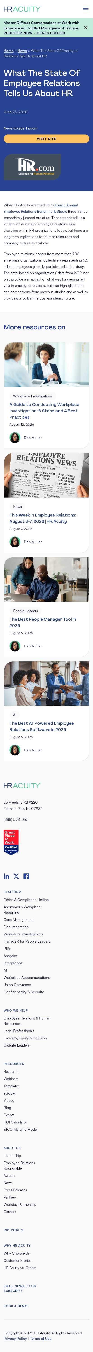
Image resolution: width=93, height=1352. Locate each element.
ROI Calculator (15, 1122)
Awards (9, 1175)
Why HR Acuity (17, 1245)
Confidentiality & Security (24, 992)
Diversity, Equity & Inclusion (25, 1038)
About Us (12, 1148)
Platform (12, 892)
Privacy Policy (15, 1338)
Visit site (46, 139)
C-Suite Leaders (17, 1045)
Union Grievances (18, 984)
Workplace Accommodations (27, 977)
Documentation (16, 927)
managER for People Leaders (27, 941)
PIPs (7, 948)
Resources (14, 1064)
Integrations (13, 963)
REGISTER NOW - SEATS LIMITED (34, 33)
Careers (10, 1211)
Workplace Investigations (23, 934)
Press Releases (15, 1190)
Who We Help (16, 1010)
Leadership (12, 1155)
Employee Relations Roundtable (19, 1165)
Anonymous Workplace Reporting (22, 910)
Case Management (19, 919)
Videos (9, 1100)
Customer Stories (17, 1260)
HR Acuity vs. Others (20, 1267)
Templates (12, 1086)
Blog (7, 1107)
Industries (13, 1230)
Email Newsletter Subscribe (20, 1288)
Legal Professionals (19, 1031)
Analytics (11, 955)
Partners (10, 1197)
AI (5, 970)
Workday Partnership (20, 1204)
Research (11, 1071)
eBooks (10, 1093)
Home (9, 50)
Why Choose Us (17, 1253)
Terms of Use (40, 1338)
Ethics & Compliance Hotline (26, 899)
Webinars (11, 1078)
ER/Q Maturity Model (20, 1129)
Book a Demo (16, 1306)
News (22, 50)
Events (9, 1115)
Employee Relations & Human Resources (27, 1021)
